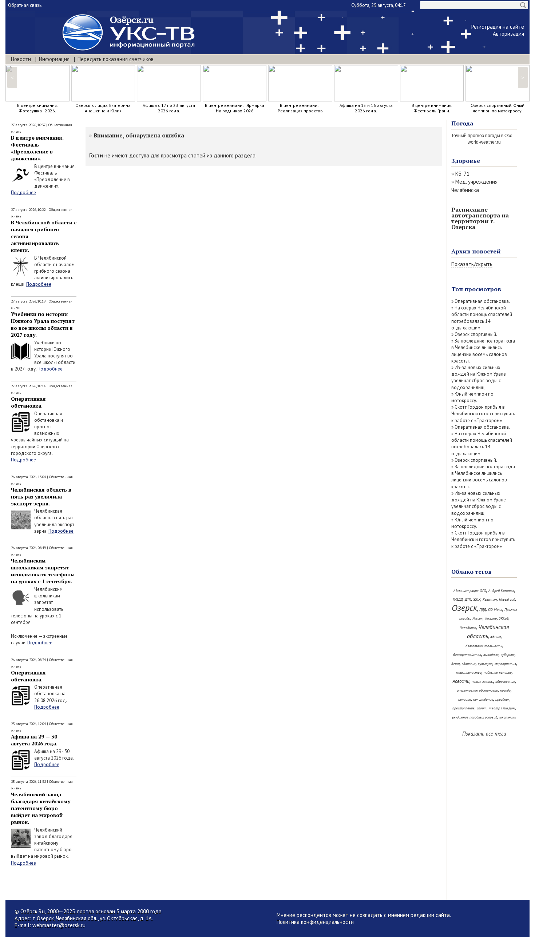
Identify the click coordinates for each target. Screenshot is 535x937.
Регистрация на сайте (497, 26)
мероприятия (505, 663)
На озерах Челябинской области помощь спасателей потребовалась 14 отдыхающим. (481, 318)
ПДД (482, 609)
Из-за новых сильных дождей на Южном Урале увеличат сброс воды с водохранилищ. (478, 377)
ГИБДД (458, 599)
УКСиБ (503, 618)
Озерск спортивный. (476, 334)
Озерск (464, 607)
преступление (463, 708)
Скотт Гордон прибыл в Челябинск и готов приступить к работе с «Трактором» (483, 413)
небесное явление (498, 672)
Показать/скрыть (471, 264)
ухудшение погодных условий (474, 717)
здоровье (469, 663)
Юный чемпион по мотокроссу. (472, 397)
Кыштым (490, 599)
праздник (502, 699)
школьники (507, 717)
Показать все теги (484, 733)
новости (460, 681)
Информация (54, 59)
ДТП (468, 599)
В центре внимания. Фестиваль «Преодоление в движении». (37, 148)
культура (485, 663)
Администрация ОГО (469, 590)
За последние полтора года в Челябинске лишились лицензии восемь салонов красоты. (483, 351)
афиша (495, 636)
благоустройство (467, 654)
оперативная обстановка (477, 690)
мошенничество (469, 672)
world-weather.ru (484, 142)
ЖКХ (476, 599)
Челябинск (468, 627)
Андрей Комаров (501, 590)
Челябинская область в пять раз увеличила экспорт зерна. (41, 496)
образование (505, 681)
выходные (491, 654)
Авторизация (508, 33)
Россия (477, 618)
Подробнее (23, 192)
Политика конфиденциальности (315, 921)
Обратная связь (24, 5)
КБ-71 (462, 173)
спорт (482, 708)
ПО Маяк (495, 609)
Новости (21, 59)
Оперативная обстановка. (28, 402)
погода (505, 690)
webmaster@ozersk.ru (59, 925)
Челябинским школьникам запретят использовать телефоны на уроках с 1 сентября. (43, 571)
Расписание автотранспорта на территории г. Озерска (480, 218)
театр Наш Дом (502, 708)
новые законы (482, 681)
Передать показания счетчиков (116, 59)
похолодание (483, 699)
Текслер (491, 618)
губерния (508, 654)
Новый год (507, 599)
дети (455, 663)
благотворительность (483, 646)
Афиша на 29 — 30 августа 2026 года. (34, 740)
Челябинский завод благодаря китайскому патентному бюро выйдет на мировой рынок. (40, 808)
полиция (464, 699)
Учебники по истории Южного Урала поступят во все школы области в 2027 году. (43, 324)
